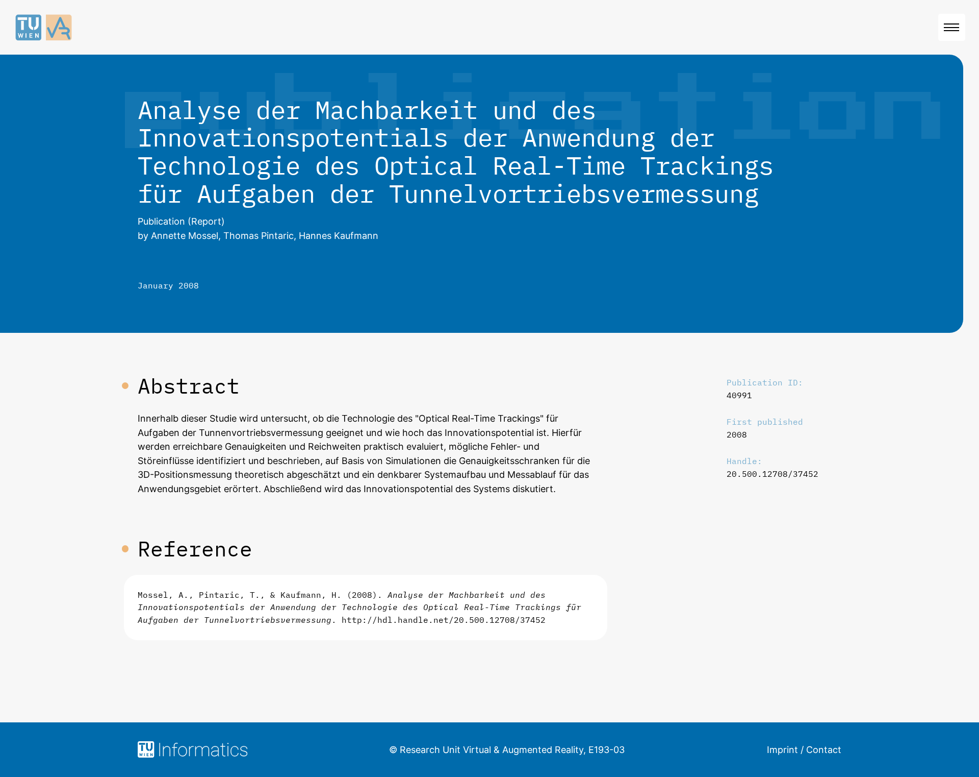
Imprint (782, 749)
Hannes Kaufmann (338, 235)
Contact (823, 749)
